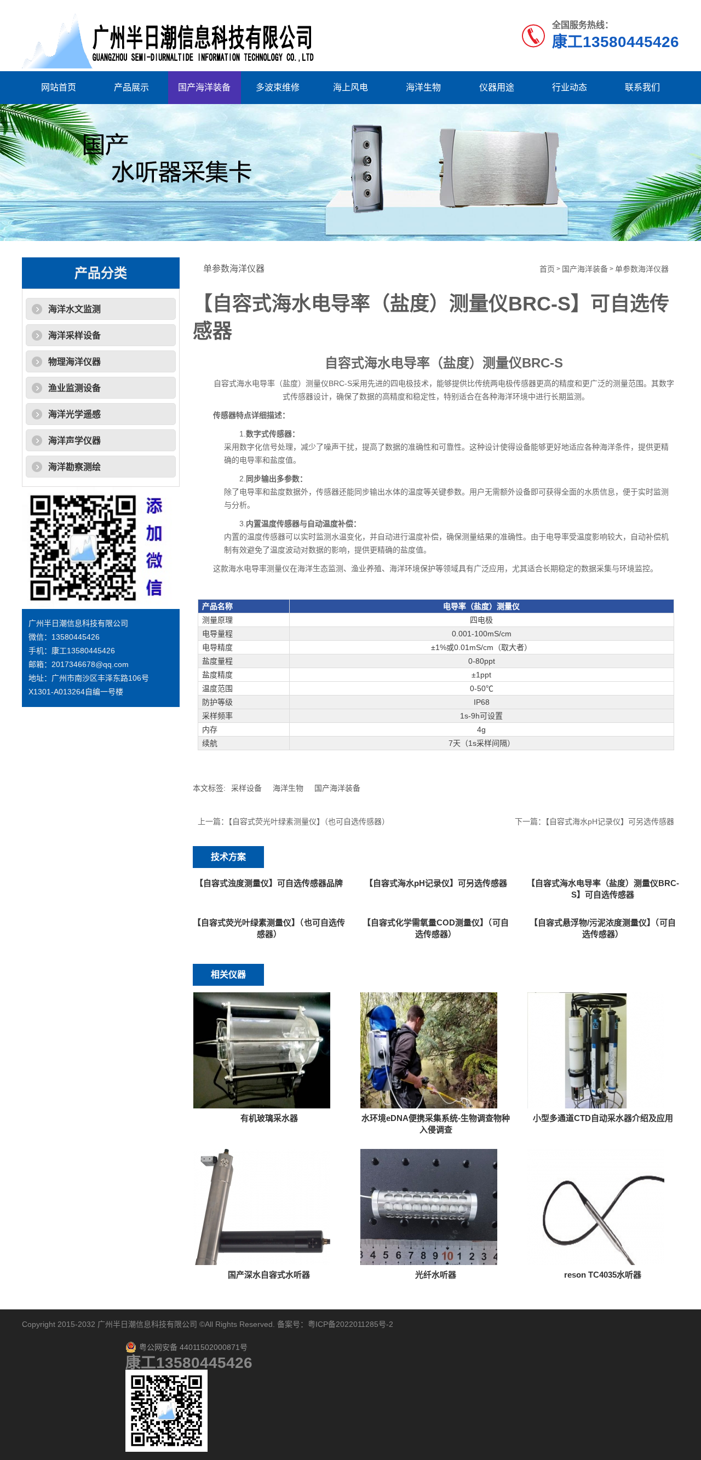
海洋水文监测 (74, 309)
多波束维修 (278, 87)
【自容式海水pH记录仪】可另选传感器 (609, 821)
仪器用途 (496, 87)
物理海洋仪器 (74, 361)
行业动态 (569, 87)
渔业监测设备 (74, 388)
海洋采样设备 (74, 335)
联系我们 (642, 87)
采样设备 (246, 788)
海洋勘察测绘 (74, 467)
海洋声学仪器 (74, 440)
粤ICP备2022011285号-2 (350, 1324)
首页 (547, 269)
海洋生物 (423, 87)
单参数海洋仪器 (642, 269)
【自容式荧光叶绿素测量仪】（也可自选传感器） (308, 821)
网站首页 (58, 87)
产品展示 (131, 87)
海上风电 (350, 87)
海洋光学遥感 (74, 414)
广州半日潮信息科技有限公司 (147, 1324)
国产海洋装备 (204, 87)
